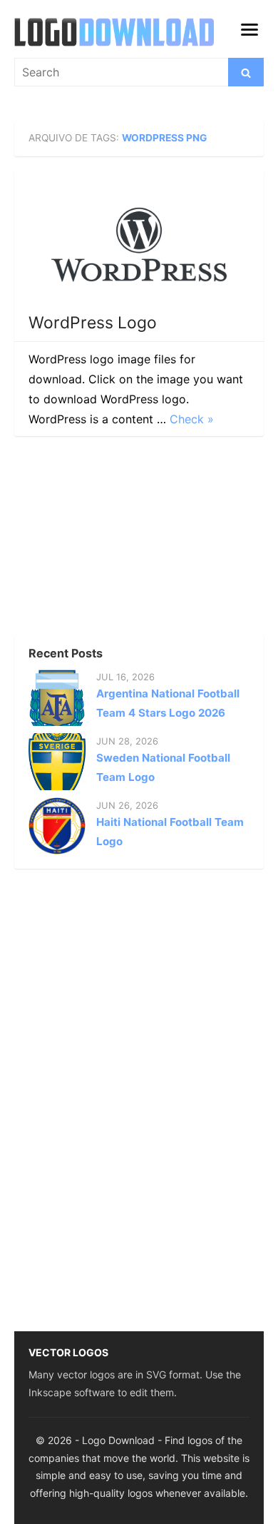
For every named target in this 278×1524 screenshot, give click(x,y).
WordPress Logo (93, 323)
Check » (192, 419)
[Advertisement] (121, 539)
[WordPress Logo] (139, 244)
